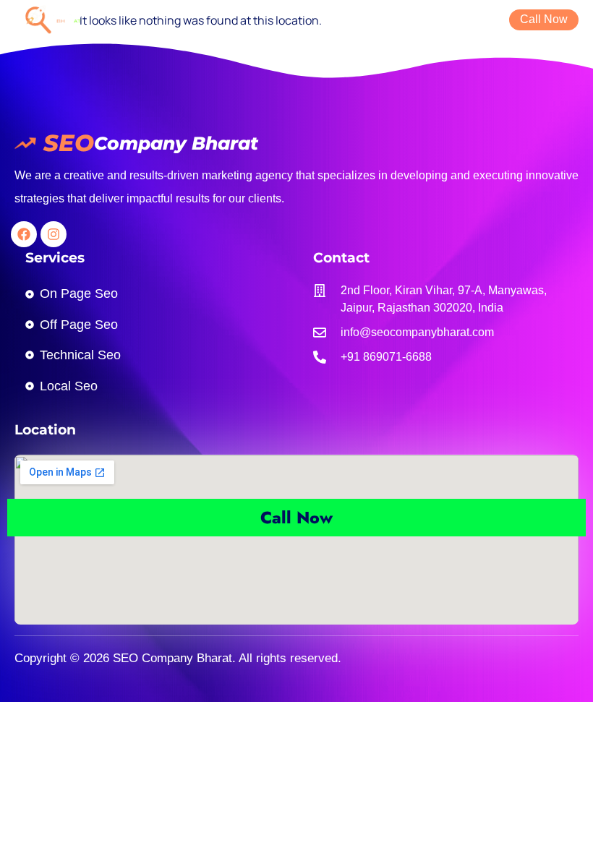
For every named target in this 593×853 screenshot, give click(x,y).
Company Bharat (176, 143)
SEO (68, 143)
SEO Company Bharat (170, 658)
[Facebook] (24, 234)
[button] (484, 18)
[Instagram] (53, 234)
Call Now (296, 517)
